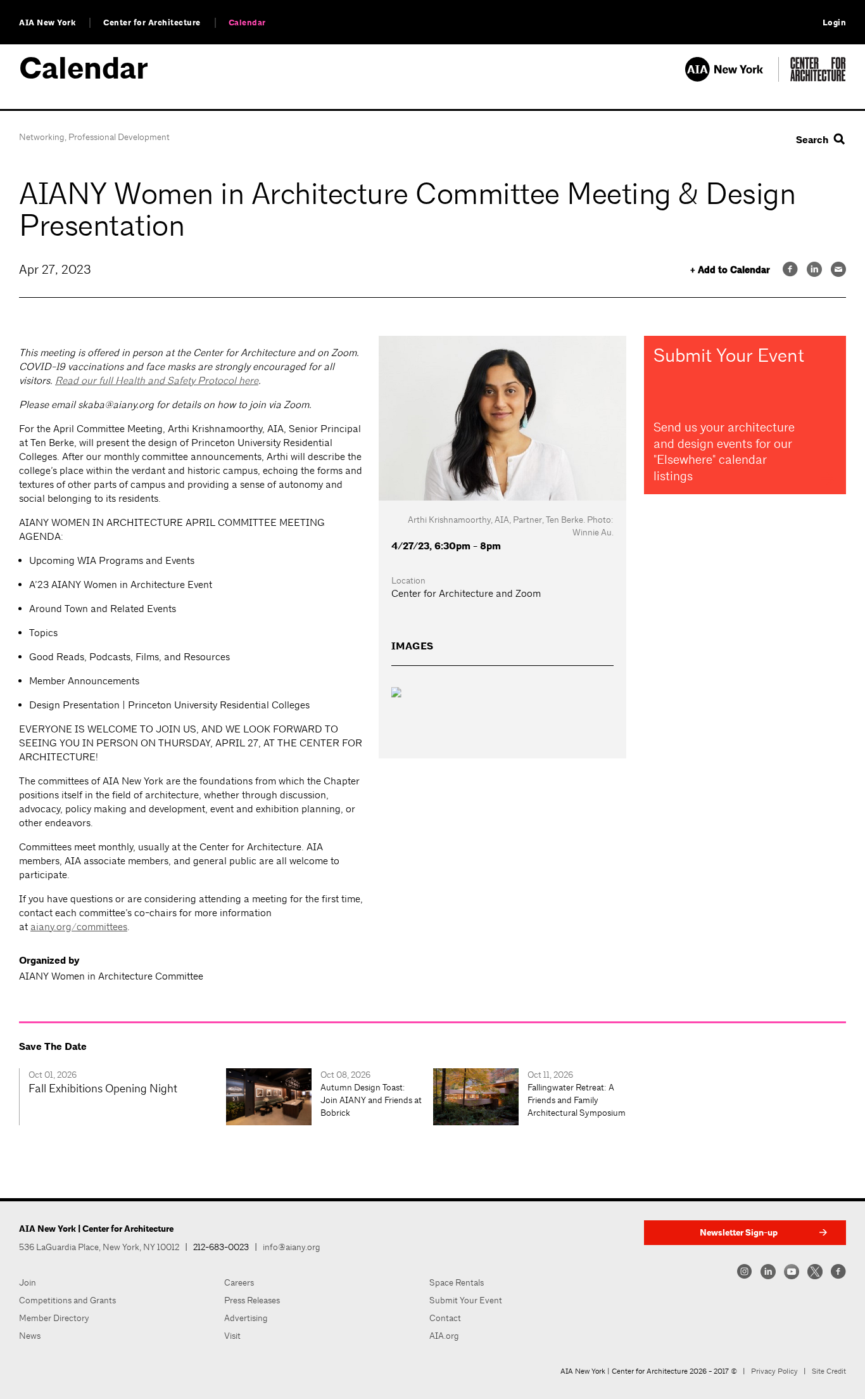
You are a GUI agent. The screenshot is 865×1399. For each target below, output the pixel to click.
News (30, 1335)
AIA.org (444, 1335)
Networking (42, 137)
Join (27, 1282)
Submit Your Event (465, 1300)
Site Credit (829, 1371)
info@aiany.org (291, 1247)
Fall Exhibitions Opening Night (102, 1088)
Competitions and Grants (67, 1300)
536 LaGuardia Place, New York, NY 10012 (99, 1247)
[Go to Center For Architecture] (818, 78)
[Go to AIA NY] (731, 78)
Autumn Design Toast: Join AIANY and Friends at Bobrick (371, 1100)
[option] (122, 1096)
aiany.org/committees (78, 927)
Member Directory (54, 1318)
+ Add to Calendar (730, 270)
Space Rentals (456, 1282)
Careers (239, 1282)
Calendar (247, 23)
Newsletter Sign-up (739, 1233)
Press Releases (252, 1300)
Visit (232, 1335)
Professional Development (119, 137)
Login (835, 23)
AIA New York (47, 23)
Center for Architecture (152, 23)
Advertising (246, 1318)
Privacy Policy (774, 1371)
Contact (445, 1318)
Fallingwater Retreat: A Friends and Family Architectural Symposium (576, 1100)
